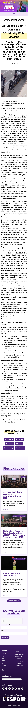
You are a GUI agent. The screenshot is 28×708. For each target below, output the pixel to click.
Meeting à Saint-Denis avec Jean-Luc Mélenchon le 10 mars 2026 (12, 495)
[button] (14, 14)
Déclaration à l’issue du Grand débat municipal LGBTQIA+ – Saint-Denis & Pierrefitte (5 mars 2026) (14, 534)
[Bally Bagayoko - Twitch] (12, 20)
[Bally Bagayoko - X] (16, 20)
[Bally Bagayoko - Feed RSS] (23, 20)
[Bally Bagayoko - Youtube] (14, 20)
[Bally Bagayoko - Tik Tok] (9, 20)
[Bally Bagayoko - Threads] (21, 20)
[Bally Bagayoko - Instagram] (7, 20)
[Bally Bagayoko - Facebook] (5, 20)
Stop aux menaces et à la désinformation (13, 574)
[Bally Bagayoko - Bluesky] (19, 20)
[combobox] (12, 679)
